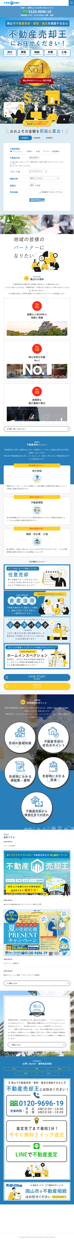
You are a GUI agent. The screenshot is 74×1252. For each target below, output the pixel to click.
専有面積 (14, 192)
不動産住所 (15, 158)
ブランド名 (15, 172)
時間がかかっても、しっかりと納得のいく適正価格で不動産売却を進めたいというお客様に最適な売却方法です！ (37, 480)
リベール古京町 (9, 846)
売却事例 (37, 677)
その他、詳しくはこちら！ (16, 429)
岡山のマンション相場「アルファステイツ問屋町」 (22, 975)
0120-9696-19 (40, 12)
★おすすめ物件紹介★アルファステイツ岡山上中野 (22, 904)
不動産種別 (15, 149)
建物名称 (14, 179)
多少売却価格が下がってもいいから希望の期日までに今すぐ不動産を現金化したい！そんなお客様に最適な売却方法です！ (36, 511)
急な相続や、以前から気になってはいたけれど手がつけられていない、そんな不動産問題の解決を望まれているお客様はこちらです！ (37, 543)
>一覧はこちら (12, 983)
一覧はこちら (16, 1045)
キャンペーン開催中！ (12, 963)
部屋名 (13, 186)
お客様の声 (37, 686)
